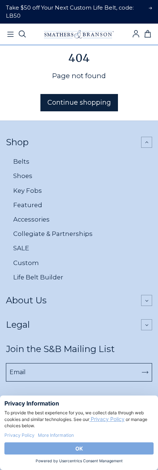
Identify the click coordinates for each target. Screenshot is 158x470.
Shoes (22, 176)
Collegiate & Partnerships (53, 233)
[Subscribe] (145, 372)
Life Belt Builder (38, 277)
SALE (21, 248)
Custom (26, 263)
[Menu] (10, 34)
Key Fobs (27, 190)
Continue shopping (79, 102)
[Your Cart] (147, 34)
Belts (21, 161)
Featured (27, 205)
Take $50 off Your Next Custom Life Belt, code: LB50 (70, 11)
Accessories (31, 219)
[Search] (22, 34)
